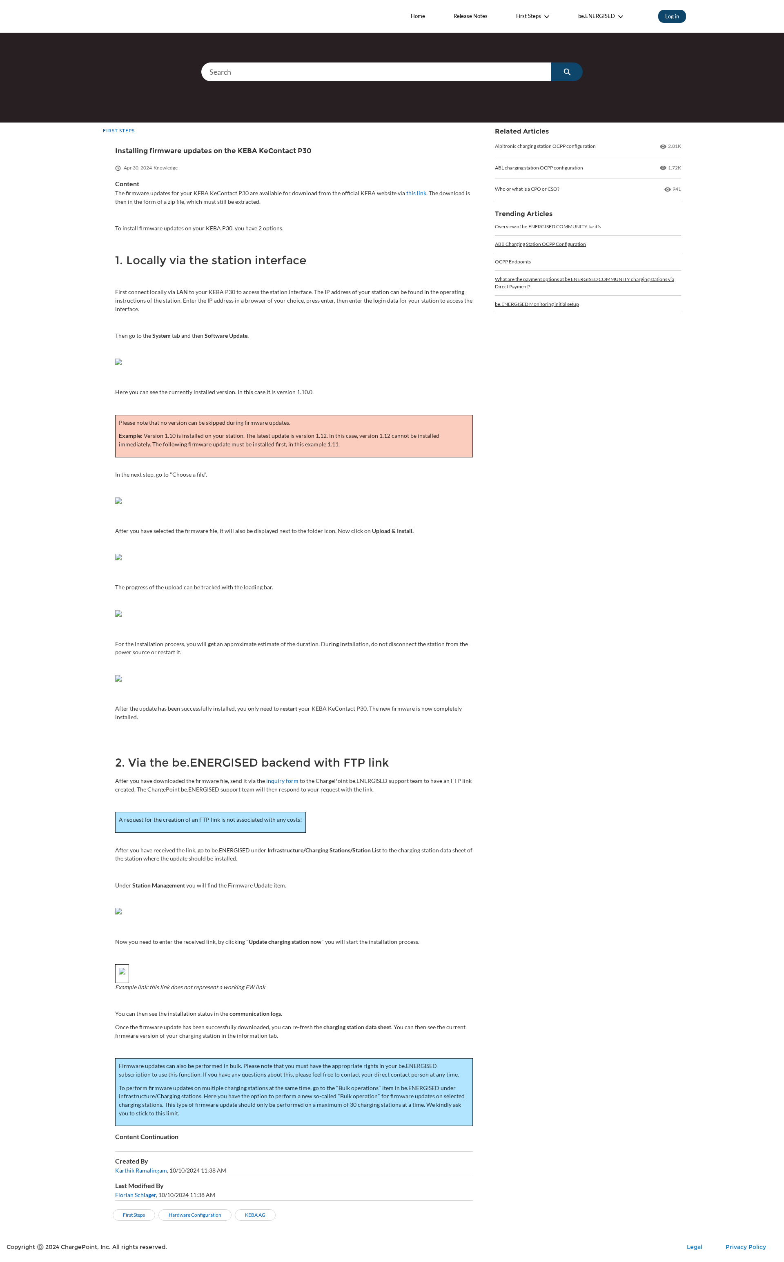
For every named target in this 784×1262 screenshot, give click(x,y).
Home (418, 16)
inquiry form (282, 780)
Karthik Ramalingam (141, 1170)
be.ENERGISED (596, 16)
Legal (694, 1247)
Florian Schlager (135, 1194)
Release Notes (471, 16)
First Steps (528, 16)
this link (415, 193)
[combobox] (376, 71)
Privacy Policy (746, 1247)
